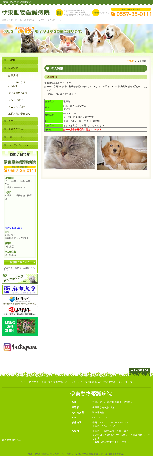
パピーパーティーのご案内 (79, 382)
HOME (130, 61)
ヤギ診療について (18, 93)
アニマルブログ (16, 106)
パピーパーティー (18, 137)
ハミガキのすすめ (18, 145)
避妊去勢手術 (15, 129)
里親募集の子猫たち (19, 113)
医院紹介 (13, 68)
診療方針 (13, 75)
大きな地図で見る (14, 227)
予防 (10, 121)
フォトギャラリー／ (19, 84)
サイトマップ (125, 382)
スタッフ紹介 (15, 100)
